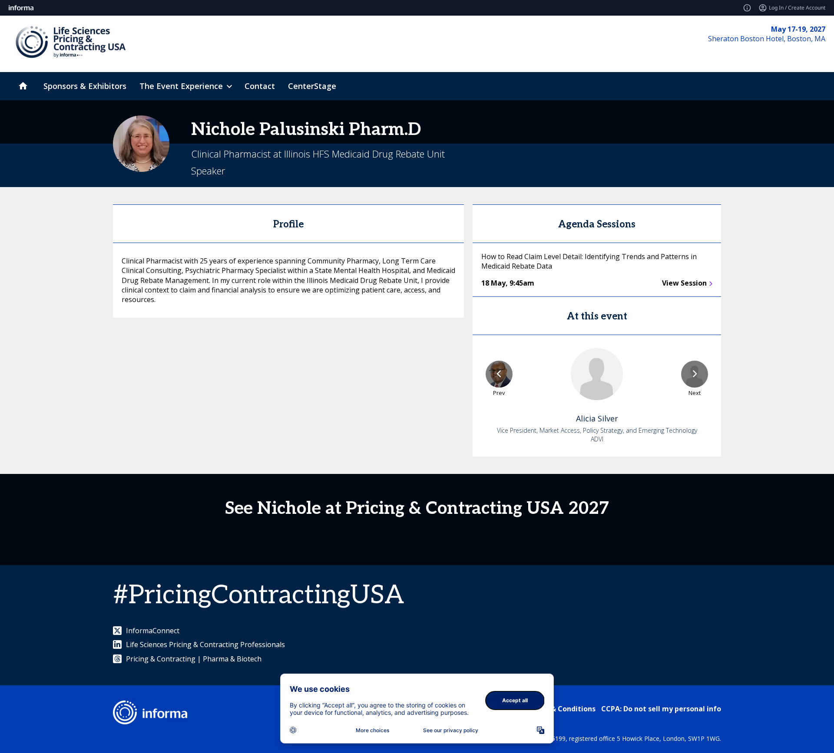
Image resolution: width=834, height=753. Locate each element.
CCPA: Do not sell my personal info (661, 709)
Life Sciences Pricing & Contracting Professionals (205, 644)
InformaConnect (152, 630)
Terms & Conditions (561, 709)
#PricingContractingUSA (258, 595)
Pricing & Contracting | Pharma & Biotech (193, 659)
